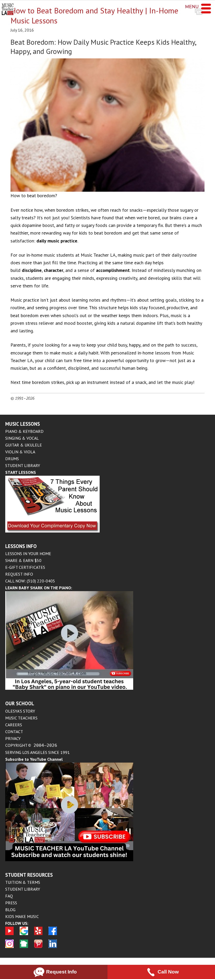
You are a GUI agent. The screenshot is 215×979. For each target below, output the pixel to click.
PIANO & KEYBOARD (24, 431)
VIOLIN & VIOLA (20, 451)
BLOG (10, 909)
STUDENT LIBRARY (22, 465)
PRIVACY (13, 738)
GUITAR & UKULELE (23, 445)
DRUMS (12, 458)
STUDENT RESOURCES (29, 875)
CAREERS (13, 724)
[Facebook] (53, 936)
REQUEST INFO (19, 574)
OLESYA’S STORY (20, 711)
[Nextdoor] (24, 949)
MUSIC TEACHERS (21, 718)
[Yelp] (38, 936)
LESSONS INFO (21, 546)
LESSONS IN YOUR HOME (28, 553)
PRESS (11, 902)
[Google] (24, 936)
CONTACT (14, 731)
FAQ (9, 896)
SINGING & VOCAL (22, 438)
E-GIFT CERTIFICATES (25, 567)
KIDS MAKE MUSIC (22, 916)
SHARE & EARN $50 (23, 560)
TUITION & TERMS (22, 882)
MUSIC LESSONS (22, 424)
